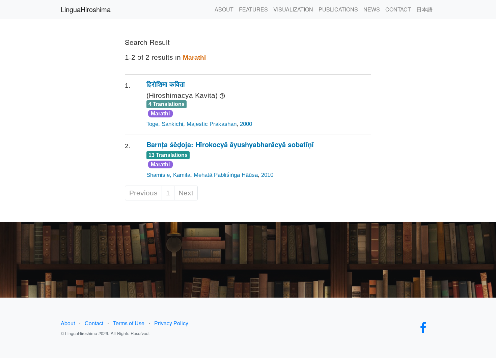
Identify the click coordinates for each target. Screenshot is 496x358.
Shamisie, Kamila (168, 175)
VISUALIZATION (293, 9)
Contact (94, 323)
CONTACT (398, 9)
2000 (246, 124)
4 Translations (166, 104)
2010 (267, 175)
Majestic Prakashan (212, 124)
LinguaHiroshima (86, 9)
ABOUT (224, 9)
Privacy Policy (171, 323)
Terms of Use (128, 323)
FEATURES (253, 9)
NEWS (371, 9)
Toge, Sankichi (164, 124)
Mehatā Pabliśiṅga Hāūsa (226, 175)
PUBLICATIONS (338, 9)
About (68, 323)
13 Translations (168, 155)
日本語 (424, 9)
